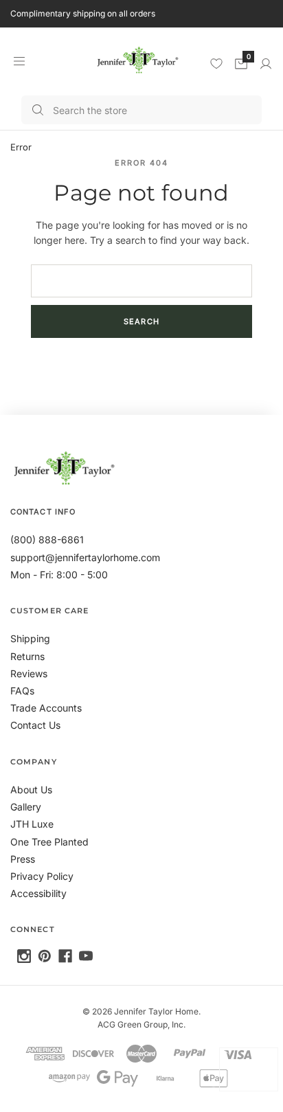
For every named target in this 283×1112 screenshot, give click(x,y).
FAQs (22, 690)
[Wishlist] (216, 63)
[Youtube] (86, 956)
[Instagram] (24, 956)
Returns (27, 656)
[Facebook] (65, 956)
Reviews (28, 673)
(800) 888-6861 (47, 539)
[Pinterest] (45, 956)
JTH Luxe (32, 824)
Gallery (25, 807)
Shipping (30, 638)
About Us (31, 789)
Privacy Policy (41, 876)
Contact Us (35, 725)
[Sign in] (266, 64)
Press (22, 859)
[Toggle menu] (19, 61)
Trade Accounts (46, 708)
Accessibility (38, 893)
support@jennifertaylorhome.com (85, 557)
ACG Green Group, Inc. (141, 1024)
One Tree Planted (49, 842)
